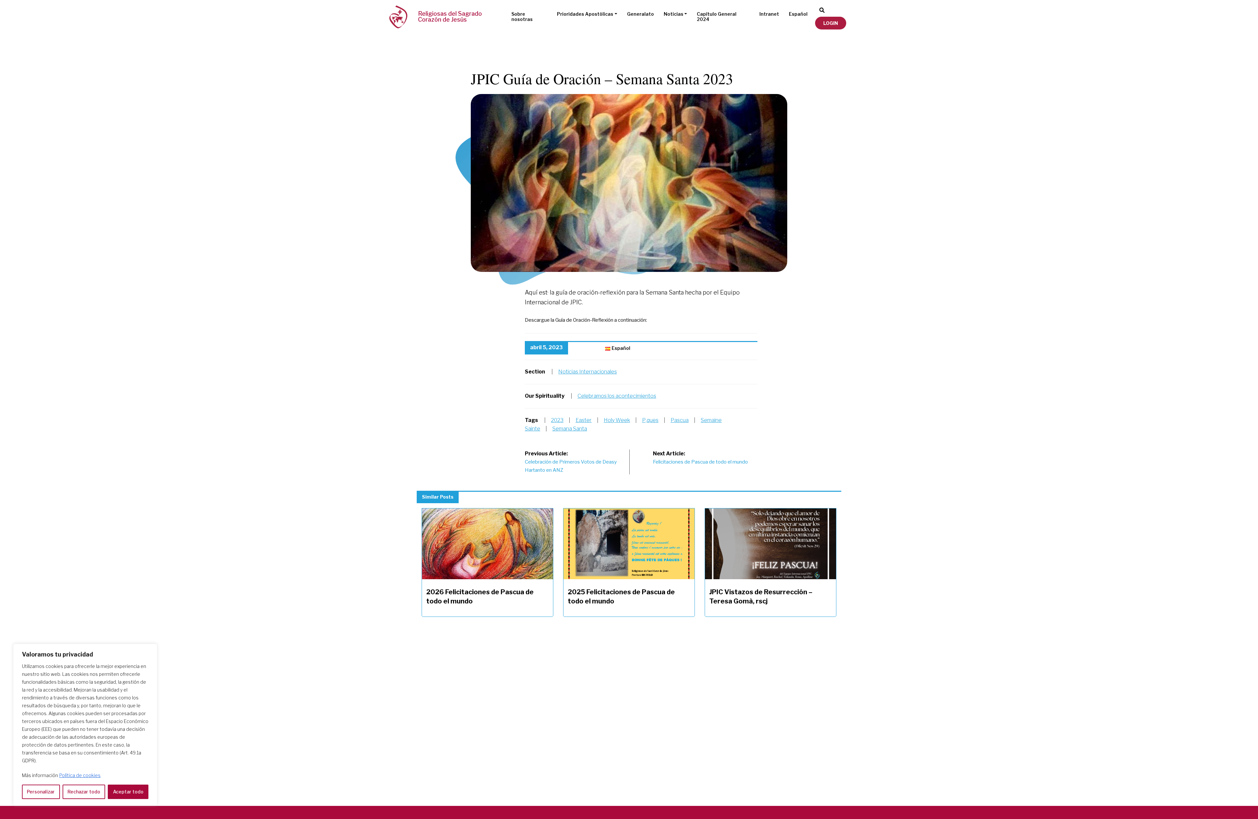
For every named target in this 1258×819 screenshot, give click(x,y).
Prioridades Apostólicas (585, 14)
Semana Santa (569, 429)
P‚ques (650, 420)
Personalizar (41, 791)
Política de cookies (80, 775)
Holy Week (617, 420)
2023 (557, 420)
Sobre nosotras (522, 16)
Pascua (680, 420)
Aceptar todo (128, 791)
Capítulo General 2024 (716, 16)
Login (830, 23)
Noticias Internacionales (587, 372)
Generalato (640, 14)
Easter (584, 420)
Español (798, 14)
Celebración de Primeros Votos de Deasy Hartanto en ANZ (571, 462)
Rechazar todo (83, 791)
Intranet (769, 14)
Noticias (673, 14)
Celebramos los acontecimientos (617, 396)
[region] (85, 725)
